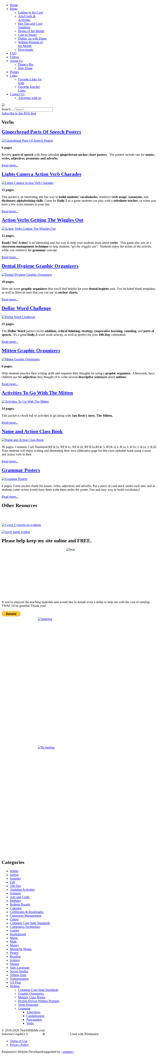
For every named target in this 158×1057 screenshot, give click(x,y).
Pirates (14, 952)
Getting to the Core (30, 12)
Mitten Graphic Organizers (31, 350)
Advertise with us (29, 98)
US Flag (15, 982)
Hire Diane (25, 68)
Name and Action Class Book (32, 431)
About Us (16, 61)
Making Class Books (31, 997)
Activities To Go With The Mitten (37, 392)
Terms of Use (18, 1041)
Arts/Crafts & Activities (27, 18)
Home (14, 5)
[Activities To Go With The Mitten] (25, 401)
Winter (14, 871)
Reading (15, 956)
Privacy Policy (19, 1044)
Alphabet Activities (22, 889)
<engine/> (67, 1051)
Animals (15, 893)
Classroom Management (25, 915)
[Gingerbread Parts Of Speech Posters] (27, 140)
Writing (15, 986)
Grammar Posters (21, 470)
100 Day (15, 886)
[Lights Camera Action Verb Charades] (27, 183)
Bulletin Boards (20, 904)
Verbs (30, 1023)
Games (14, 930)
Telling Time (18, 975)
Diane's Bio (25, 64)
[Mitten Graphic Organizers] (21, 359)
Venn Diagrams (28, 1004)
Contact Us (17, 94)
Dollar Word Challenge (26, 308)
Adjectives (33, 1012)
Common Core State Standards (30, 923)
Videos (14, 57)
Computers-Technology (25, 926)
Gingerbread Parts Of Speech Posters (41, 131)
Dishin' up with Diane (32, 38)
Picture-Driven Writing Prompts (38, 1001)
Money (14, 945)
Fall (12, 882)
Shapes (14, 964)
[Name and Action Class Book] (23, 440)
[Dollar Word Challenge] (18, 317)
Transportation (19, 978)
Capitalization (35, 1016)
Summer (15, 878)
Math (13, 941)
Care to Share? (27, 35)
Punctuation (34, 1019)
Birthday (15, 900)
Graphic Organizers (31, 993)
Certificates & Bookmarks (27, 912)
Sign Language (20, 967)
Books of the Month (31, 31)
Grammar (24, 1008)
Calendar (16, 908)
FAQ (13, 53)
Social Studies (19, 971)
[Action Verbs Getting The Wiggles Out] (29, 228)
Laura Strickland (56, 1034)
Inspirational (18, 934)
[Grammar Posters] (14, 479)
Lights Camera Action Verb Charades (41, 174)
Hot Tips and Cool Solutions (30, 25)
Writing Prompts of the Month (30, 44)
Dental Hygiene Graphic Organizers (40, 266)
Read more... (10, 165)
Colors (14, 919)
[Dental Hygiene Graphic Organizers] (27, 274)
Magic (14, 938)
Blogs (13, 9)
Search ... (8, 109)
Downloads (25, 49)
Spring (14, 875)
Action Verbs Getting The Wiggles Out (42, 220)
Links (13, 75)
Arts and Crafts (20, 897)
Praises (14, 72)
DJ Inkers (35, 1034)
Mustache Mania (20, 949)
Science (15, 960)
